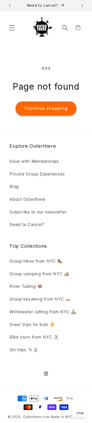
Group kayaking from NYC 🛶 (40, 299)
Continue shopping (46, 108)
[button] (11, 27)
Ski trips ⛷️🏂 (23, 349)
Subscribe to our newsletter (38, 211)
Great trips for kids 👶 (32, 324)
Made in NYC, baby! (67, 417)
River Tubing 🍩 (26, 286)
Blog (14, 186)
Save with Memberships (34, 161)
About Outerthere (27, 199)
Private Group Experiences (37, 174)
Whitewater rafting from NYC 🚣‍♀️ (42, 311)
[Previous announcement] (9, 5)
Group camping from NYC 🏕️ (39, 273)
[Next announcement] (82, 5)
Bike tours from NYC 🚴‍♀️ (34, 337)
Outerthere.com (36, 417)
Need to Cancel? (26, 224)
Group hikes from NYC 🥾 (36, 261)
